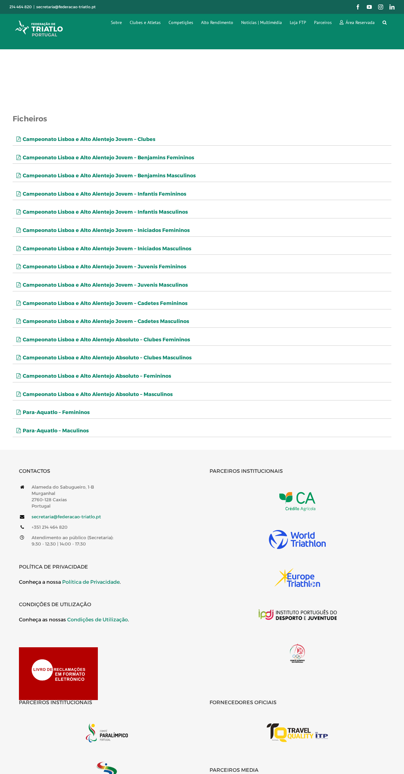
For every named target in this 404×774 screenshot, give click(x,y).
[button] (385, 22)
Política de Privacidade (91, 582)
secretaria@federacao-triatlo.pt (66, 6)
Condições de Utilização (97, 620)
